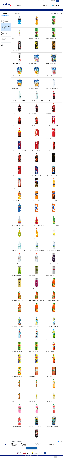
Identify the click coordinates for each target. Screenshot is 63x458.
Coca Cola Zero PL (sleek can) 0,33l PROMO (35, 175)
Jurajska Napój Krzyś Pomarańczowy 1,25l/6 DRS (36, 238)
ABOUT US (15, 10)
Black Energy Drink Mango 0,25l (50, 50)
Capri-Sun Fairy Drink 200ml (33, 63)
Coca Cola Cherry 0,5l (32, 125)
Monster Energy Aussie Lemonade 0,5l (35, 426)
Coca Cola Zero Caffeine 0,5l (33, 163)
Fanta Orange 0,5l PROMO (15, 200)
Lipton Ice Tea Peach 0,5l (50, 364)
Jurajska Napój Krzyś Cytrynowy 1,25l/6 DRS (52, 225)
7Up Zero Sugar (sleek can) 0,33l (34, 38)
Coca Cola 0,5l (48, 100)
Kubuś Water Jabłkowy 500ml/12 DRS (52, 326)
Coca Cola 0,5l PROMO (15, 113)
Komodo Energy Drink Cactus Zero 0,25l (35, 275)
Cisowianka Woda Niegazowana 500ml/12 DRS (36, 100)
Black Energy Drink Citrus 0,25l (33, 50)
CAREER (50, 10)
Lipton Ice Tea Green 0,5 (49, 339)
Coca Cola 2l (13, 125)
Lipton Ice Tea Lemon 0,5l (50, 351)
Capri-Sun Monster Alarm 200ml (51, 63)
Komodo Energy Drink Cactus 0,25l (17, 275)
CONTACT (41, 10)
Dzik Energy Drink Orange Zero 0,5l (51, 175)
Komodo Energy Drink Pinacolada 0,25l (17, 288)
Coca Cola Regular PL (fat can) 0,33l (34, 138)
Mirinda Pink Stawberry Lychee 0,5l (17, 426)
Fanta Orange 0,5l (48, 188)
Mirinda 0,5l (13, 401)
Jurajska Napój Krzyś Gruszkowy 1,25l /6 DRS (18, 238)
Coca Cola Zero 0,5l (49, 150)
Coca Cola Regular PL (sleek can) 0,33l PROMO (19, 150)
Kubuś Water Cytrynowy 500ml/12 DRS (35, 326)
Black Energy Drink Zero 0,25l (16, 63)
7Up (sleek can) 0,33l (49, 25)
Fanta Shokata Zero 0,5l (15, 213)
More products (5, 13)
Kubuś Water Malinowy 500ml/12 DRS (17, 339)
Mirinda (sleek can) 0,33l (32, 376)
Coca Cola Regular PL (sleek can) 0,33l (52, 138)
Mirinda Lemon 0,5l (32, 401)
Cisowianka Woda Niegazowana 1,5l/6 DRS (18, 100)
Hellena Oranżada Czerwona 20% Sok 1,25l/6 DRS (36, 225)
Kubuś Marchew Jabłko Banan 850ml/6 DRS (18, 300)
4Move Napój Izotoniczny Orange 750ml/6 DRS (36, 25)
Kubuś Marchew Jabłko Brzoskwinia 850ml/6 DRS (36, 300)
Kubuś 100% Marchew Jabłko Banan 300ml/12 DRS (54, 288)
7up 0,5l (13, 38)
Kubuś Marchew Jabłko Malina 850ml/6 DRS (52, 300)
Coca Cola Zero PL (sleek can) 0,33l (17, 175)
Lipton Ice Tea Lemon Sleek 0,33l (17, 364)
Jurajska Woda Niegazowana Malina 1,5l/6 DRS (19, 263)
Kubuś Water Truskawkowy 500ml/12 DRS (35, 339)
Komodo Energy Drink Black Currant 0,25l (52, 263)
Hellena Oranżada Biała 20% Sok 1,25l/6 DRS (18, 225)
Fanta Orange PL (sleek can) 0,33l (34, 200)
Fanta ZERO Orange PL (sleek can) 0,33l (35, 213)
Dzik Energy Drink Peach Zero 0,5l (17, 188)
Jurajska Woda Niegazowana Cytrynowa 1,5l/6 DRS (36, 250)
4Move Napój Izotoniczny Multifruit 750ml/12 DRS (19, 25)
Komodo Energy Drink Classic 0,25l (51, 275)
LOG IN (46, 10)
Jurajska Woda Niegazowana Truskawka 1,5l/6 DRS (36, 263)
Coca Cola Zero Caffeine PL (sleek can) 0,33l (53, 163)
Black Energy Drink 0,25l (15, 50)
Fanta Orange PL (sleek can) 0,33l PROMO (52, 200)
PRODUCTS (21, 10)
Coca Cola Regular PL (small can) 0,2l (34, 150)
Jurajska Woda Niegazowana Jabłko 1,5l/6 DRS (53, 250)
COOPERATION (27, 10)
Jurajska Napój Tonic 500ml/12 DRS (51, 238)
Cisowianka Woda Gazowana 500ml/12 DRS (52, 88)
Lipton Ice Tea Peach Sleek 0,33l (17, 376)
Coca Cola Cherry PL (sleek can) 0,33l (52, 125)
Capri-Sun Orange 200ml (15, 88)
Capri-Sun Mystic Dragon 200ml (51, 75)
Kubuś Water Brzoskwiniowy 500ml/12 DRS (18, 326)
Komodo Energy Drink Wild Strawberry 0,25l (35, 288)
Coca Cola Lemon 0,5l (15, 138)
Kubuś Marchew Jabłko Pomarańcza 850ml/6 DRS (19, 313)
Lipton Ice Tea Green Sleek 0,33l (17, 351)
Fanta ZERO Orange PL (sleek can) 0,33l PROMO (53, 213)
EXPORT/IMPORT (35, 10)
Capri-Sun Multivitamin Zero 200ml (34, 75)
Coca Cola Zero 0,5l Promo (16, 163)
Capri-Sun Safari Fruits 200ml (33, 88)
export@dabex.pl (56, 5)
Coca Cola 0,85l (48, 113)
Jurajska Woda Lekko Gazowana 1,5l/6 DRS (18, 250)
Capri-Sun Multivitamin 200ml (16, 75)
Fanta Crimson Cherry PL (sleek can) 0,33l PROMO (36, 188)
